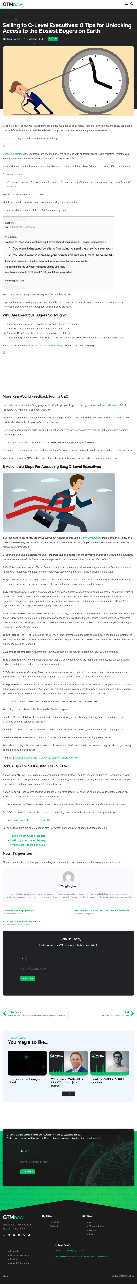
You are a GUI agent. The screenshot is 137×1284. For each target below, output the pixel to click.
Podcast (54, 1226)
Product (14, 1259)
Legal (5, 1276)
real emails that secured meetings (45, 345)
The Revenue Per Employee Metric (19, 910)
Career (92, 1230)
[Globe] (19, 1235)
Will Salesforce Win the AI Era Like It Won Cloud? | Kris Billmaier (100, 910)
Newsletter (55, 1222)
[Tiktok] (29, 1235)
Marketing (15, 1251)
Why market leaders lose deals (27, 844)
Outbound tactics (12, 154)
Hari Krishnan (109, 405)
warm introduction (91, 537)
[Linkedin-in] (4, 1235)
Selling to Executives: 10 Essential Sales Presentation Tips (45, 757)
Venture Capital (96, 1226)
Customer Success (19, 1255)
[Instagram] (24, 1235)
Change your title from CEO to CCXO (31, 820)
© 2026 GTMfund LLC (123, 1276)
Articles (53, 39)
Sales (92, 1234)
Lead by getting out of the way (28, 840)
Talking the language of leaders (27, 835)
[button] (127, 3)
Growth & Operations (20, 1263)
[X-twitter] (9, 1235)
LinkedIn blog (102, 894)
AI (90, 1222)
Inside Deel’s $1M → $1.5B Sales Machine (22, 921)
